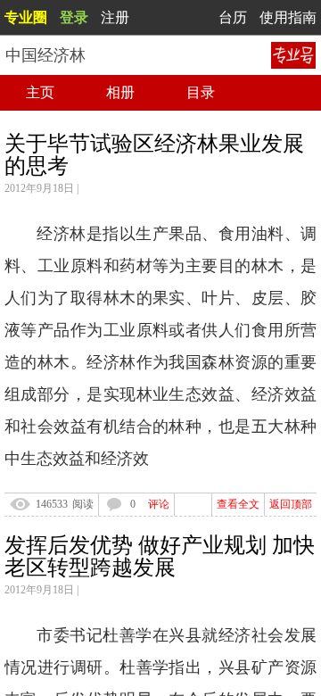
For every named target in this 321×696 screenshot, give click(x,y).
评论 (158, 504)
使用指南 (288, 17)
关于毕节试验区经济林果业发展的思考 (154, 155)
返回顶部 (290, 504)
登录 (74, 17)
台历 (232, 17)
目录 (200, 92)
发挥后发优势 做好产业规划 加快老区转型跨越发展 (159, 556)
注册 (115, 17)
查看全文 (238, 504)
